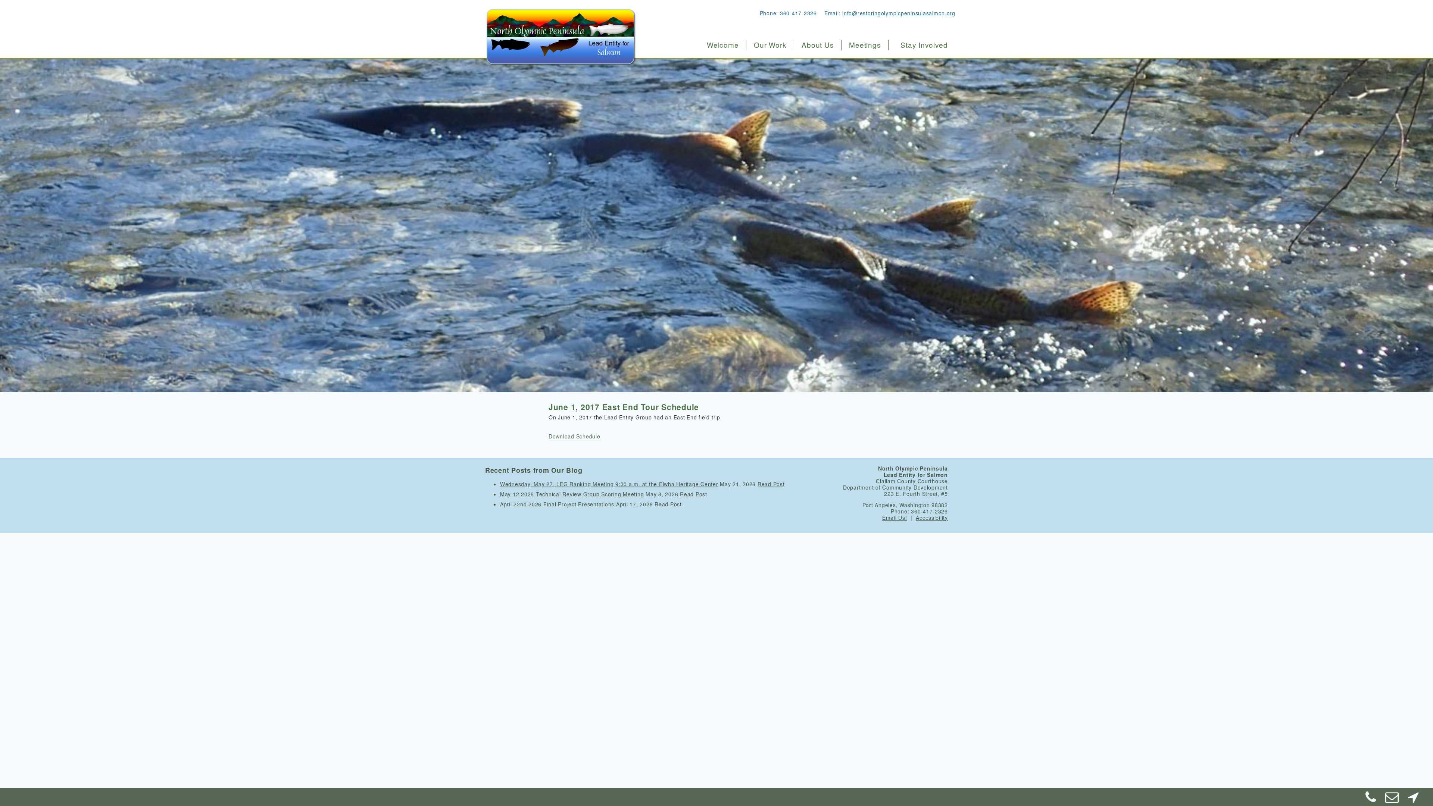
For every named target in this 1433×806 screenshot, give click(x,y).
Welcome (723, 45)
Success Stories (774, 93)
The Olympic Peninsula (833, 61)
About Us (818, 45)
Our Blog (811, 140)
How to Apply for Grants (785, 108)
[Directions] (1413, 799)
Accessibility (932, 517)
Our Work (770, 45)
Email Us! (894, 517)
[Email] (1392, 799)
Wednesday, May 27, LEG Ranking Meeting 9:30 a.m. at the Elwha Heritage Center (609, 484)
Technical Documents (830, 108)
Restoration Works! (778, 61)
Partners (811, 124)
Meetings (865, 45)
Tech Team (814, 93)
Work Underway (774, 77)
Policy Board (817, 77)
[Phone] (1371, 799)
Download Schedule (574, 436)
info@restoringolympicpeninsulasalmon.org (898, 13)
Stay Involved (924, 45)
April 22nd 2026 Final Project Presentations (557, 504)
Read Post (771, 484)
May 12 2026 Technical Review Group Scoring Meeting (572, 494)
